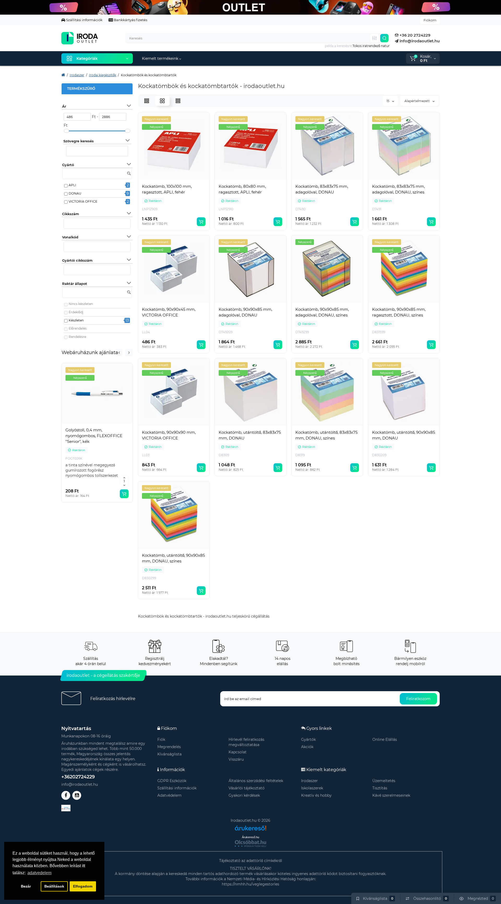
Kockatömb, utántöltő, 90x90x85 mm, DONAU (403, 435)
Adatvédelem (169, 795)
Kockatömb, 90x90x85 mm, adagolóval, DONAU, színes (322, 312)
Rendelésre (77, 337)
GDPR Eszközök (171, 780)
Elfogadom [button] (82, 886)
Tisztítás (379, 788)
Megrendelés (169, 746)
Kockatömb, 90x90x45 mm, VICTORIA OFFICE (168, 312)
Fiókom (430, 20)
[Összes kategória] (374, 38)
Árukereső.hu (250, 837)
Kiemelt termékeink (160, 58)
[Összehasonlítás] (97, 423)
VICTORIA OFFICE (83, 201)
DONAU (75, 193)
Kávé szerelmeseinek (391, 795)
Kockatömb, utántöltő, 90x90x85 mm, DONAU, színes (173, 558)
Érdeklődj (76, 312)
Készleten (76, 320)
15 (388, 101)
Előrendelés (78, 328)
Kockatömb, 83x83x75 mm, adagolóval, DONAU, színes (398, 189)
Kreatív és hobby (316, 795)
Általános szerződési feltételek (256, 780)
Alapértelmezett (417, 101)
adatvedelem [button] (39, 873)
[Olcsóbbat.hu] (250, 843)
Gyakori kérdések (244, 795)
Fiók (161, 739)
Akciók (307, 746)
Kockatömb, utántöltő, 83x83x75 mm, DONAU (250, 435)
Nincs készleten (81, 304)
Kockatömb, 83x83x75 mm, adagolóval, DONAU (321, 189)
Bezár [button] (26, 886)
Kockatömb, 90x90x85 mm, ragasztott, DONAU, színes (399, 312)
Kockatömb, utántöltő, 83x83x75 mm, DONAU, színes (326, 435)
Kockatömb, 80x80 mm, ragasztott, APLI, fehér (242, 189)
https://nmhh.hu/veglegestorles (250, 884)
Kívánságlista (169, 754)
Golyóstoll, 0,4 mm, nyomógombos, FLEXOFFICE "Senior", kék (93, 435)
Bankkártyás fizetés (130, 20)
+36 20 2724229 (414, 35)
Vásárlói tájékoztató (247, 788)
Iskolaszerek (312, 788)
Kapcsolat (238, 752)
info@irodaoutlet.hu (419, 40)
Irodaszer (309, 780)
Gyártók (308, 739)
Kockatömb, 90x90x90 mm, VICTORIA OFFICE (169, 435)
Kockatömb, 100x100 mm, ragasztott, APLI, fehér (167, 189)
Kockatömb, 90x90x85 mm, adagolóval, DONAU (245, 312)
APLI (72, 185)
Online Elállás (384, 739)
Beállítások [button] (54, 886)
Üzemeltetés (383, 780)
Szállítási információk (84, 20)
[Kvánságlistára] (108, 423)
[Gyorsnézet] (85, 423)
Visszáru (236, 759)
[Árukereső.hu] (250, 826)
